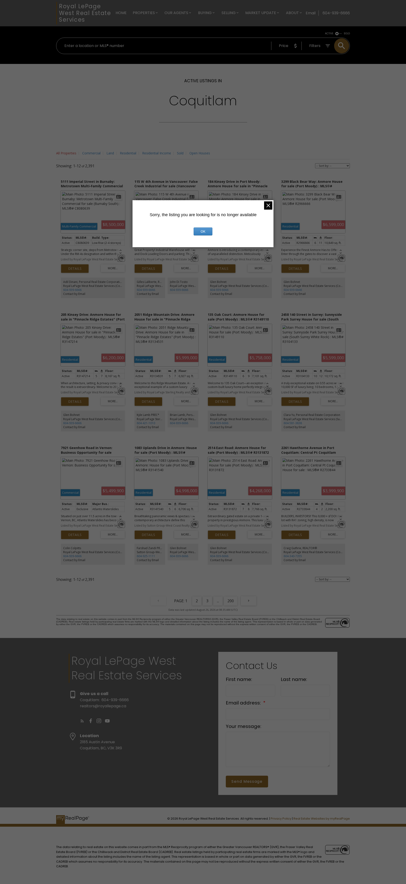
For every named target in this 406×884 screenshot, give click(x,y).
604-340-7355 (293, 556)
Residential (128, 153)
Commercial (91, 153)
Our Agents (176, 13)
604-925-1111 (146, 556)
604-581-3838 (293, 423)
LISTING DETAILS (75, 268)
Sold (180, 153)
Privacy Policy (281, 819)
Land (110, 153)
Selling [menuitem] (229, 13)
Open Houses (199, 153)
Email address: (244, 703)
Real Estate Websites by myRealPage (321, 819)
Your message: (243, 726)
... (218, 600)
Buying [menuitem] (205, 13)
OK (203, 231)
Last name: (294, 679)
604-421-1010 (146, 423)
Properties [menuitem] (144, 13)
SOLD (347, 33)
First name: (239, 679)
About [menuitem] (292, 13)
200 (230, 600)
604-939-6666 (72, 290)
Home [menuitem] (121, 13)
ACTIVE (329, 33)
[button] (82, 721)
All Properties (66, 153)
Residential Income (156, 153)
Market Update (260, 13)
